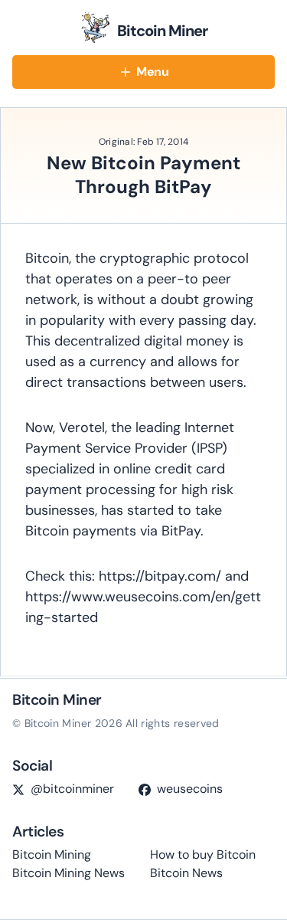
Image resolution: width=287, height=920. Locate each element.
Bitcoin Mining (51, 854)
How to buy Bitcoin (203, 854)
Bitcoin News (186, 873)
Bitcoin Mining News (68, 873)
